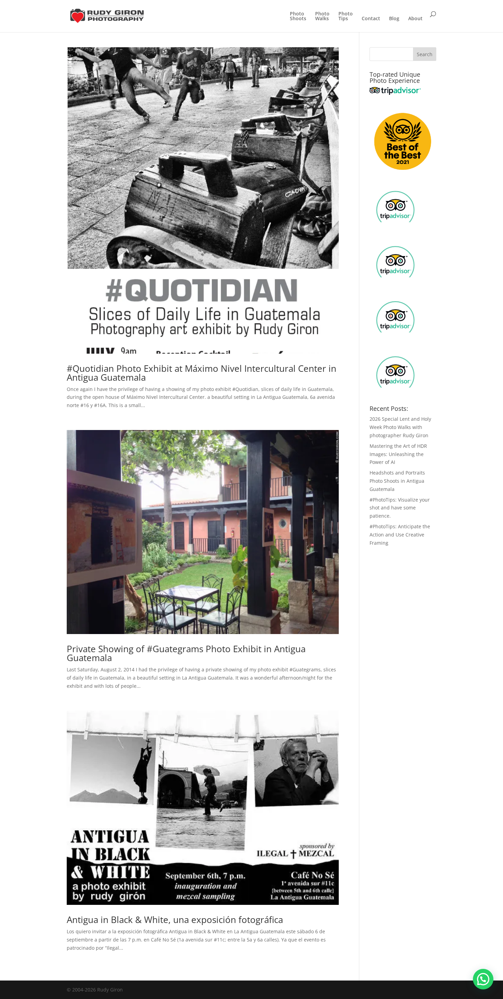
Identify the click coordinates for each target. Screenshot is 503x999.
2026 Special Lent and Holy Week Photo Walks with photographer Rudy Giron (400, 427)
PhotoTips (345, 16)
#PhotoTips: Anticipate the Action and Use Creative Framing (400, 534)
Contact (371, 19)
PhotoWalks (322, 16)
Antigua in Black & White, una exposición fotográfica (175, 919)
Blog (394, 19)
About (415, 19)
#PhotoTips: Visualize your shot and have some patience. (400, 507)
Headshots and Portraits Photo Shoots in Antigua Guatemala (397, 480)
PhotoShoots (298, 16)
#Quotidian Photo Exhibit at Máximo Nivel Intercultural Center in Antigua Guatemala (201, 372)
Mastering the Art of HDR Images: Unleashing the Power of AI (398, 454)
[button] (483, 979)
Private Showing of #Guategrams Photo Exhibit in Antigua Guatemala (186, 653)
